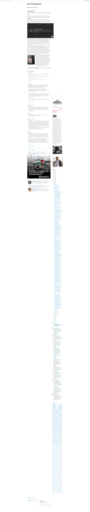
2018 (54, 179)
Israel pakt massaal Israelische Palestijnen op (58, 269)
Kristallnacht (54, 423)
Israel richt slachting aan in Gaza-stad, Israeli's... (57, 234)
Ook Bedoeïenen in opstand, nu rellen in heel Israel (57, 276)
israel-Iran (57, 426)
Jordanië (61, 430)
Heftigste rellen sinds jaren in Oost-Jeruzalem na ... (57, 297)
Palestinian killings (57, 427)
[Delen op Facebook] (37, 67)
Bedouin (56, 411)
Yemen (57, 423)
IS (57, 464)
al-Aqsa (56, 451)
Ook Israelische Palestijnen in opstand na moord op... (57, 286)
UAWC (58, 479)
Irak (58, 423)
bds (55, 410)
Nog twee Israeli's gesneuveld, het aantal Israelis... (58, 235)
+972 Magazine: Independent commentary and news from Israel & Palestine (57, 325)
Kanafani (61, 468)
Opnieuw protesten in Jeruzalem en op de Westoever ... (57, 251)
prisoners (56, 409)
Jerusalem (54, 405)
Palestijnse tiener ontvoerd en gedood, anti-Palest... (58, 302)
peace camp (60, 419)
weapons (53, 444)
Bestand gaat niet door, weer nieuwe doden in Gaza (57, 244)
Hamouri (61, 463)
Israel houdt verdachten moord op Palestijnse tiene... (58, 278)
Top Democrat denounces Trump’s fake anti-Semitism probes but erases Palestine (57, 374)
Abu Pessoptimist (34, 4)
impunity (53, 485)
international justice (57, 485)
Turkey (55, 479)
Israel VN (61, 438)
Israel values (58, 430)
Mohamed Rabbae (54, 471)
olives (61, 422)
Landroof (53, 448)
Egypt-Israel (54, 421)
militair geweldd (55, 488)
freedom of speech (59, 431)
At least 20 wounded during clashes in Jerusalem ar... (57, 289)
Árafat (61, 492)
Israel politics (60, 421)
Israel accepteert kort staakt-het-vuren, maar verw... (57, 216)
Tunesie (53, 479)
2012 (54, 317)
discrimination (54, 415)
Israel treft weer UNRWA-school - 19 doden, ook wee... (57, 199)
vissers (59, 492)
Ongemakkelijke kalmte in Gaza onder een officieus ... (58, 209)
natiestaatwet (53, 489)
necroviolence (57, 489)
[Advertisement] (60, 17)
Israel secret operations (55, 419)
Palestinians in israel (59, 474)
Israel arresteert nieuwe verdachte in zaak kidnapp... (58, 280)
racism (53, 411)
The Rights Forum (55, 387)
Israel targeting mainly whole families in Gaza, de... (57, 262)
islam (58, 436)
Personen (53, 425)
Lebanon (53, 427)
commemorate (54, 482)
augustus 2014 (56, 189)
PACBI (61, 449)
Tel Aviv (58, 478)
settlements (54, 403)
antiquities (53, 481)
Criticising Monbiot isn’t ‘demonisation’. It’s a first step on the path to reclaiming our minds (57, 349)
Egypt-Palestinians (54, 438)
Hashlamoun (53, 464)
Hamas (53, 416)
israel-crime (53, 440)
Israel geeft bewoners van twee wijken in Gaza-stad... (58, 242)
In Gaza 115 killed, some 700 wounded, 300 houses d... (57, 258)
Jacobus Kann (59, 467)
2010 (54, 319)
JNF (56, 442)
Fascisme (58, 445)
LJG (59, 423)
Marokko (61, 442)
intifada (55, 452)
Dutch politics (60, 416)
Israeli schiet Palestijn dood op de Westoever (58, 230)
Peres (53, 433)
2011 (54, 318)
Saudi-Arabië (60, 425)
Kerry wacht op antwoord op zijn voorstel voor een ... (57, 221)
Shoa (56, 433)
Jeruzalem (60, 426)
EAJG (53, 459)
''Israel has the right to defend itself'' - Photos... (57, 213)
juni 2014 (55, 309)
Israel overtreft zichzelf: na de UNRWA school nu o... (57, 195)
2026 (54, 170)
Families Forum (58, 460)
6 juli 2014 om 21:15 (31, 116)
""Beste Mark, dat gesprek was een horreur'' (58, 240)
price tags (56, 416)
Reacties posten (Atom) (34, 149)
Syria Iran (56, 478)
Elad (54, 459)
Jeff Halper (53, 468)
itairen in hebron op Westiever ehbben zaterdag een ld (57, 486)
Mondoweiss (55, 358)
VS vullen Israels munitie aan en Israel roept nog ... (57, 193)
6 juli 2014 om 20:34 (31, 111)
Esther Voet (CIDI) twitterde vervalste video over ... (57, 197)
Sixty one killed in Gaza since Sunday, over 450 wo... (57, 264)
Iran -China (59, 464)
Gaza (61, 403)
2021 (54, 176)
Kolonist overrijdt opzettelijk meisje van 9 (57, 306)
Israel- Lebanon (54, 422)
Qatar (55, 433)
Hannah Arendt (55, 441)
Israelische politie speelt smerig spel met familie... (57, 295)
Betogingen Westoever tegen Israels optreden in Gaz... (57, 203)
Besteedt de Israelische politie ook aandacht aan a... (58, 271)
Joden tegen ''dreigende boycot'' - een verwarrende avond (35, 185)
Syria (61, 420)
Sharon (53, 431)
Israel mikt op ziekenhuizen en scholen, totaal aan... (58, 225)
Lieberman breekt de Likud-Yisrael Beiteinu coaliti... (57, 273)
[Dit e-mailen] (34, 67)
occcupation (54, 420)
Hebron (61, 434)
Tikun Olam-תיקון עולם (56, 394)
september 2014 (56, 188)
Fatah (57, 421)
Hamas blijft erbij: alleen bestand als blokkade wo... (57, 227)
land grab (57, 452)
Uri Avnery (60, 479)
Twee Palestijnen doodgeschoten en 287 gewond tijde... (57, 223)
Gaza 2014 (60, 411)
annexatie (58, 451)
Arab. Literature (58, 434)
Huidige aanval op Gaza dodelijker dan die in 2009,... (58, 191)
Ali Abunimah (57, 455)
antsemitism (56, 481)
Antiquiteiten (60, 456)
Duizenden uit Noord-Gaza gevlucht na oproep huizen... (58, 253)
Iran (55, 418)
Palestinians (53, 474)
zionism (55, 430)
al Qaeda (53, 451)
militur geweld (58, 488)
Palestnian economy (54, 475)
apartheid (59, 433)
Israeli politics (54, 408)
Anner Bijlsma (57, 456)
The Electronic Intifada (56, 372)
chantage (56, 431)
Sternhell (53, 478)
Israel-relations (58, 418)
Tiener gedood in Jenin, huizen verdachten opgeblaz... (58, 308)
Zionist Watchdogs (57, 414)
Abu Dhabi (56, 444)
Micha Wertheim (60, 470)
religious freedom (54, 434)
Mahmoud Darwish (58, 448)
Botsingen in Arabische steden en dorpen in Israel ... (58, 281)
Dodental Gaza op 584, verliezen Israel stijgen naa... (58, 232)
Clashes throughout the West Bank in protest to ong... (57, 255)
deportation (60, 482)
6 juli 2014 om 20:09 (31, 102)
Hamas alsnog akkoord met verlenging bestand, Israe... (58, 211)
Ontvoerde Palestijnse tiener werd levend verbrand (57, 287)
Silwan (55, 477)
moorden (61, 488)
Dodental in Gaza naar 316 (57, 237)
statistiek (57, 453)
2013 (54, 316)
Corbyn (61, 437)
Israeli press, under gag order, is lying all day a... (58, 299)
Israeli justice (57, 404)
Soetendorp (60, 477)
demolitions (59, 407)
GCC (59, 445)
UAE (56, 479)
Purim (61, 475)
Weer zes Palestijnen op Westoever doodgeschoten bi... (57, 219)
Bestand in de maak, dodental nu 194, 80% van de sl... (58, 249)
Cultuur (53, 445)
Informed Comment (56, 341)
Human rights (59, 410)
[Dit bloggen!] (35, 67)
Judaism (58, 442)
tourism (53, 492)
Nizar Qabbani (56, 449)
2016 (54, 181)
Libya (55, 448)
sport (53, 437)
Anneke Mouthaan (56, 437)
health (61, 433)
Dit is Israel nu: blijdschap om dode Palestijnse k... (57, 201)
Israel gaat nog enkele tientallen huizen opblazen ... (57, 292)
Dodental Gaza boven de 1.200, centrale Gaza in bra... (57, 205)
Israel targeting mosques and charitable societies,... (57, 257)
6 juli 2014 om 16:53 (31, 81)
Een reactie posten (30, 146)
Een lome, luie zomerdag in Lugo (57, 335)
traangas (55, 492)
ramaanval (60, 436)
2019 (54, 178)
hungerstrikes (54, 426)
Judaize (56, 468)
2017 (54, 180)
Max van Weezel (56, 470)
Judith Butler (58, 468)
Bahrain (59, 440)
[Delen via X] (36, 67)
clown (61, 481)
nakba (59, 422)
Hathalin (56, 464)
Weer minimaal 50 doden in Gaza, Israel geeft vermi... (57, 228)
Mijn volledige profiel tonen (55, 143)
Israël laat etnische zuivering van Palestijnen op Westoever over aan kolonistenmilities (57, 389)
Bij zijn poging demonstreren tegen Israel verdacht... (57, 245)
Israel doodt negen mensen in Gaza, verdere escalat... (58, 274)
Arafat (59, 437)
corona (60, 451)
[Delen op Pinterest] (37, 67)
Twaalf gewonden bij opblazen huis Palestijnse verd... (58, 301)
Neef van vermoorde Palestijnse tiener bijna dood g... (58, 284)
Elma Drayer (56, 459)
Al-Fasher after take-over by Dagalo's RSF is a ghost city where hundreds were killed (57, 381)
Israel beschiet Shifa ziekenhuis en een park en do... (57, 208)
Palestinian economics (59, 429)
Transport (61, 478)
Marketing (53, 470)
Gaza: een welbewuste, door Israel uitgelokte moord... (57, 260)
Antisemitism (60, 415)
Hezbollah (58, 441)
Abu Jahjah (56, 440)
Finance (61, 460)
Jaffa (61, 467)
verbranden (57, 492)
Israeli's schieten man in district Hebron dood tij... (58, 247)
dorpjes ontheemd (59, 483)
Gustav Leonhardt (54, 463)
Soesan (57, 477)
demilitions (56, 436)
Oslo (59, 449)
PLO (61, 423)
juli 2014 (55, 190)
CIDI (61, 418)
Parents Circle (58, 475)
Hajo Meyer (58, 463)
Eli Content (55, 445)
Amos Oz (60, 455)
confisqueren (57, 482)
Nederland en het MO (58, 413)
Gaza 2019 (58, 438)
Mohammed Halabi (59, 471)
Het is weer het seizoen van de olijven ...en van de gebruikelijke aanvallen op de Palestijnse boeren (40, 181)
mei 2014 (55, 310)
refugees (59, 452)
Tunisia (53, 430)
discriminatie (53, 483)
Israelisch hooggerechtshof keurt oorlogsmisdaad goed (58, 304)
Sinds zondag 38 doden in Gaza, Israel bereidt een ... (57, 266)
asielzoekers (59, 481)
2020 (54, 177)
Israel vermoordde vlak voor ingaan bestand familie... (57, 215)
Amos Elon (60, 444)
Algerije (55, 455)
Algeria (58, 444)
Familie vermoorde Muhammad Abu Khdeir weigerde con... (58, 267)
